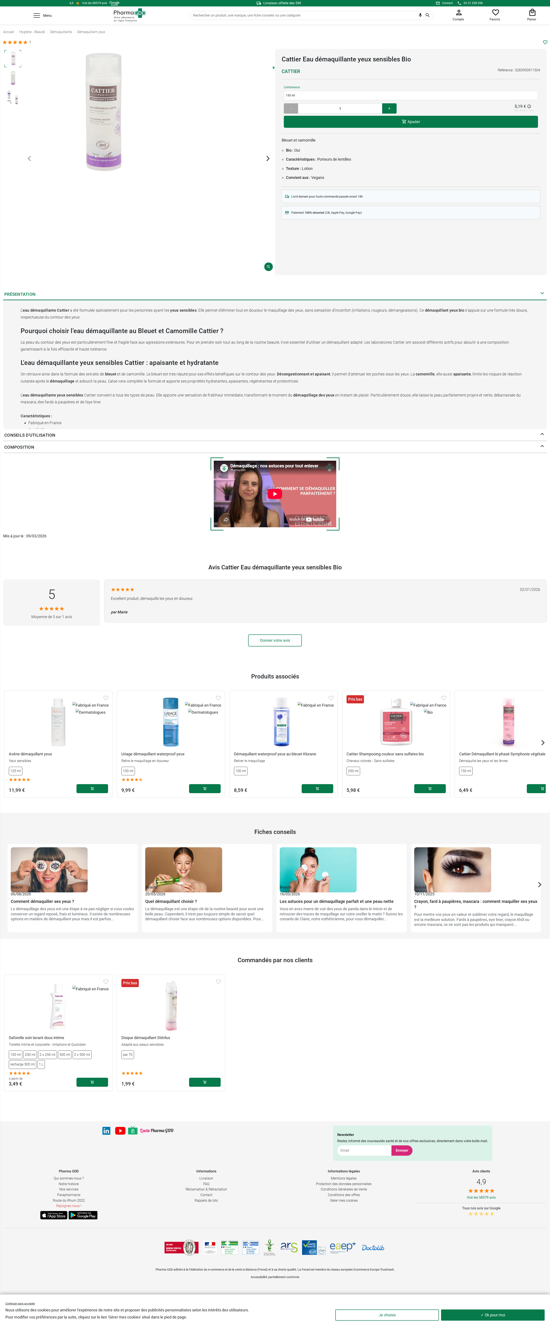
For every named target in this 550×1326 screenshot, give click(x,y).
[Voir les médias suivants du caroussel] (268, 158)
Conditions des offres (344, 1195)
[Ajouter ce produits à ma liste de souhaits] (545, 42)
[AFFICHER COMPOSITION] (542, 447)
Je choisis (387, 1315)
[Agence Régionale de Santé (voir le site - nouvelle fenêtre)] (289, 1248)
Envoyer (402, 1150)
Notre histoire (69, 1184)
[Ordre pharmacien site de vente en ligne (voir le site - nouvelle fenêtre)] (229, 1247)
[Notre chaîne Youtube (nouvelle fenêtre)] (120, 1131)
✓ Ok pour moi (493, 1315)
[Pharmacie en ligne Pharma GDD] (128, 15)
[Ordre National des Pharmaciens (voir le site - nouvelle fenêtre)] (269, 1247)
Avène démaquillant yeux (30, 754)
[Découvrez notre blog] (156, 1131)
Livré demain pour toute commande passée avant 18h (327, 196)
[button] (37, 15)
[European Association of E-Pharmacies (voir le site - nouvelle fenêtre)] (343, 1247)
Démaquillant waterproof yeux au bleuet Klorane (275, 754)
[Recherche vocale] (420, 16)
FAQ (206, 1184)
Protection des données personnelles (343, 1184)
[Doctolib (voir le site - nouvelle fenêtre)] (373, 1247)
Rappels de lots (206, 1200)
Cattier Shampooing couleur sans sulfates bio (385, 754)
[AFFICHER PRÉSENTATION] (542, 294)
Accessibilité (259, 1277)
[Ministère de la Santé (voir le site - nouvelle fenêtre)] (210, 1248)
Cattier (291, 71)
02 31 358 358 (473, 3)
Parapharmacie (68, 1195)
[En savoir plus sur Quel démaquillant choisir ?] (207, 865)
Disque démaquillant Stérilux (145, 1037)
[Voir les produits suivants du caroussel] (543, 743)
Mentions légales (344, 1178)
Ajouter (413, 121)
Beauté (17, 887)
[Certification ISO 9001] (181, 1248)
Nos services (68, 1189)
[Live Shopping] (133, 1131)
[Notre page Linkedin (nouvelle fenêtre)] (106, 1130)
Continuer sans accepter (20, 1303)
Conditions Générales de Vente (344, 1189)
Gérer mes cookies (344, 1200)
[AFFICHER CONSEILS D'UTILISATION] (542, 435)
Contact (447, 3)
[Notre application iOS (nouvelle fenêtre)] (53, 1215)
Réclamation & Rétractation (206, 1189)
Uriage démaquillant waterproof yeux (153, 754)
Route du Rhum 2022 (69, 1200)
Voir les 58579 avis (94, 3)
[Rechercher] (427, 15)
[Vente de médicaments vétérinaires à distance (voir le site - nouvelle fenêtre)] (250, 1248)
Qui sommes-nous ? (69, 1178)
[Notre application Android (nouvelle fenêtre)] (83, 1215)
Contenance (292, 87)
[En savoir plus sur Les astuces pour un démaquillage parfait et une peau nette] (341, 865)
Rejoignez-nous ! (68, 1206)
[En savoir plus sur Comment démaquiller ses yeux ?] (72, 865)
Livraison (206, 1178)
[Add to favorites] (106, 698)
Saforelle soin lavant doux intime (36, 1037)
